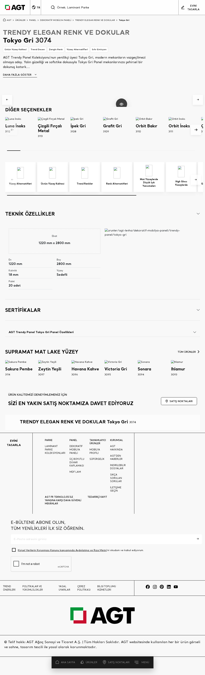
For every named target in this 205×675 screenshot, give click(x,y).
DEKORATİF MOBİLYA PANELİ (55, 20)
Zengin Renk (56, 49)
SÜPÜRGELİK (97, 459)
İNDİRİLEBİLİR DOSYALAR (118, 467)
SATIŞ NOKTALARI (119, 662)
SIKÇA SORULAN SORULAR (116, 478)
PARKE (48, 440)
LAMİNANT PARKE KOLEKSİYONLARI (55, 449)
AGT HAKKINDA (116, 448)
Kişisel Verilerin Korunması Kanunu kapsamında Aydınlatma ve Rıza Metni (62, 550)
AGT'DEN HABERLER (116, 457)
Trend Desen (38, 49)
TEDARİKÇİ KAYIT (97, 497)
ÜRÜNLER (91, 662)
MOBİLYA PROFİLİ (94, 451)
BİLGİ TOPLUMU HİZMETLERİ (106, 588)
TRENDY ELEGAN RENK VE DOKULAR (95, 20)
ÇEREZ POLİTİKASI (83, 588)
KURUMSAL (116, 440)
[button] (7, 100)
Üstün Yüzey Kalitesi (16, 49)
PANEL (32, 20)
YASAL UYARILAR (64, 588)
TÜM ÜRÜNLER (187, 351)
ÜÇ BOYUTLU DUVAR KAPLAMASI (76, 462)
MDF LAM (75, 471)
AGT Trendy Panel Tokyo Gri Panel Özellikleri (41, 332)
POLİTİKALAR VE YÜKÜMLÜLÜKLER (32, 588)
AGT (9, 20)
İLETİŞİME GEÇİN (115, 489)
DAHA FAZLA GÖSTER (17, 74)
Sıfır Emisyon (99, 49)
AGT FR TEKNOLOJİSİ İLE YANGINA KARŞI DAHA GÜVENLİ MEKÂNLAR (63, 500)
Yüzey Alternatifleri (77, 49)
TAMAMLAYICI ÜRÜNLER (97, 442)
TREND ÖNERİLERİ (9, 588)
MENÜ (145, 662)
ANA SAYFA (68, 662)
